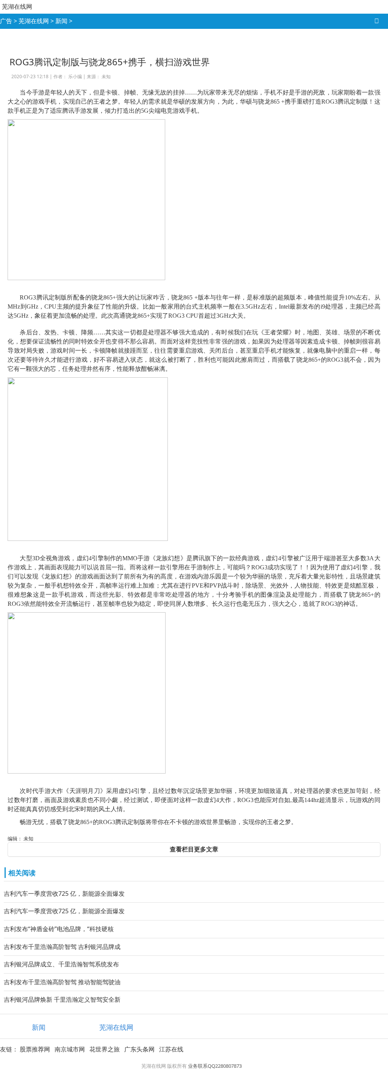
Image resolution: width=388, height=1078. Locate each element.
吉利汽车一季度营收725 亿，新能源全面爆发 (64, 893)
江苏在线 (171, 1049)
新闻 (61, 21)
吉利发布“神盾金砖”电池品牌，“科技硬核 (59, 929)
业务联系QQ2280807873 (215, 1065)
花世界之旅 (104, 1049)
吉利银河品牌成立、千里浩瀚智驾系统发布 (61, 964)
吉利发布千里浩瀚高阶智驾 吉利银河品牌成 (62, 946)
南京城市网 (70, 1049)
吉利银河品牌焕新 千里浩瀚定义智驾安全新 (62, 999)
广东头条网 (139, 1049)
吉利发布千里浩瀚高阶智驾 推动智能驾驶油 (62, 982)
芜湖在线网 (17, 6)
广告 (6, 21)
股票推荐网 (35, 1049)
